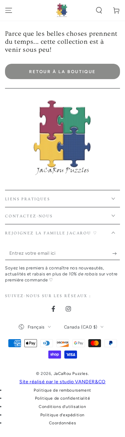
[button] (99, 10)
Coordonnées (62, 423)
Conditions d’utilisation (62, 406)
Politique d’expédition (62, 415)
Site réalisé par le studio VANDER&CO (62, 382)
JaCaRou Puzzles (71, 373)
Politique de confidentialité (62, 398)
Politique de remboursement (62, 390)
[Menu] (8, 10)
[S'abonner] (116, 253)
